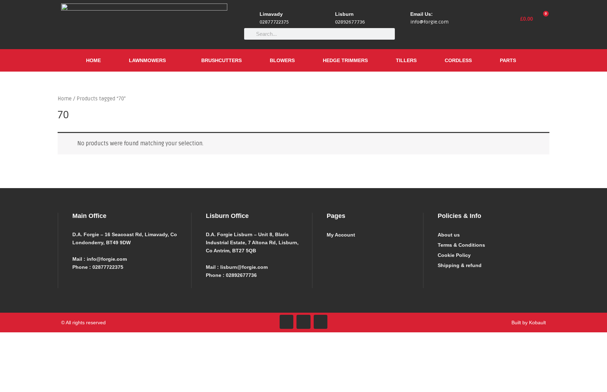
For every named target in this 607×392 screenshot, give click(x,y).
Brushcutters (221, 60)
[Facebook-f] (287, 322)
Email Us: (421, 14)
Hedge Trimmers (345, 60)
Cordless (458, 60)
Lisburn (344, 14)
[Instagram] (303, 322)
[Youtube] (321, 322)
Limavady (271, 14)
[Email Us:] (402, 18)
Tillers (406, 60)
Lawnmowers (147, 60)
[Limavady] (251, 18)
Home (93, 60)
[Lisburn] (327, 18)
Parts (508, 60)
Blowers (282, 60)
